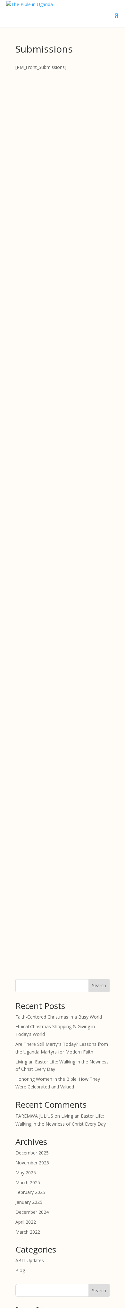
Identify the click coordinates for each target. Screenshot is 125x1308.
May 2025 (25, 1173)
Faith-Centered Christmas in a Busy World (58, 1017)
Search (99, 985)
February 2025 (30, 1192)
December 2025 (32, 1153)
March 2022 (27, 1232)
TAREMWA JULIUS (34, 1116)
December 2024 (32, 1212)
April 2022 (25, 1222)
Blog (20, 1270)
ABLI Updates (29, 1260)
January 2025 (28, 1202)
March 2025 (27, 1182)
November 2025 (32, 1163)
